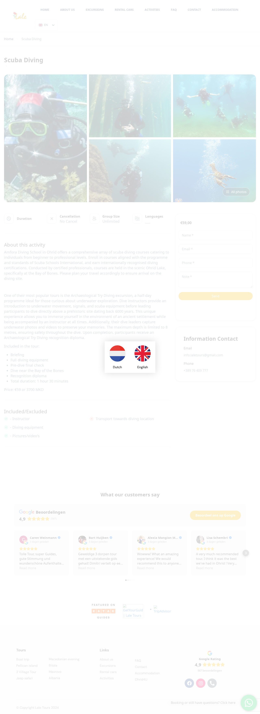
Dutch (117, 367)
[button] (149, 346)
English (142, 367)
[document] (130, 357)
